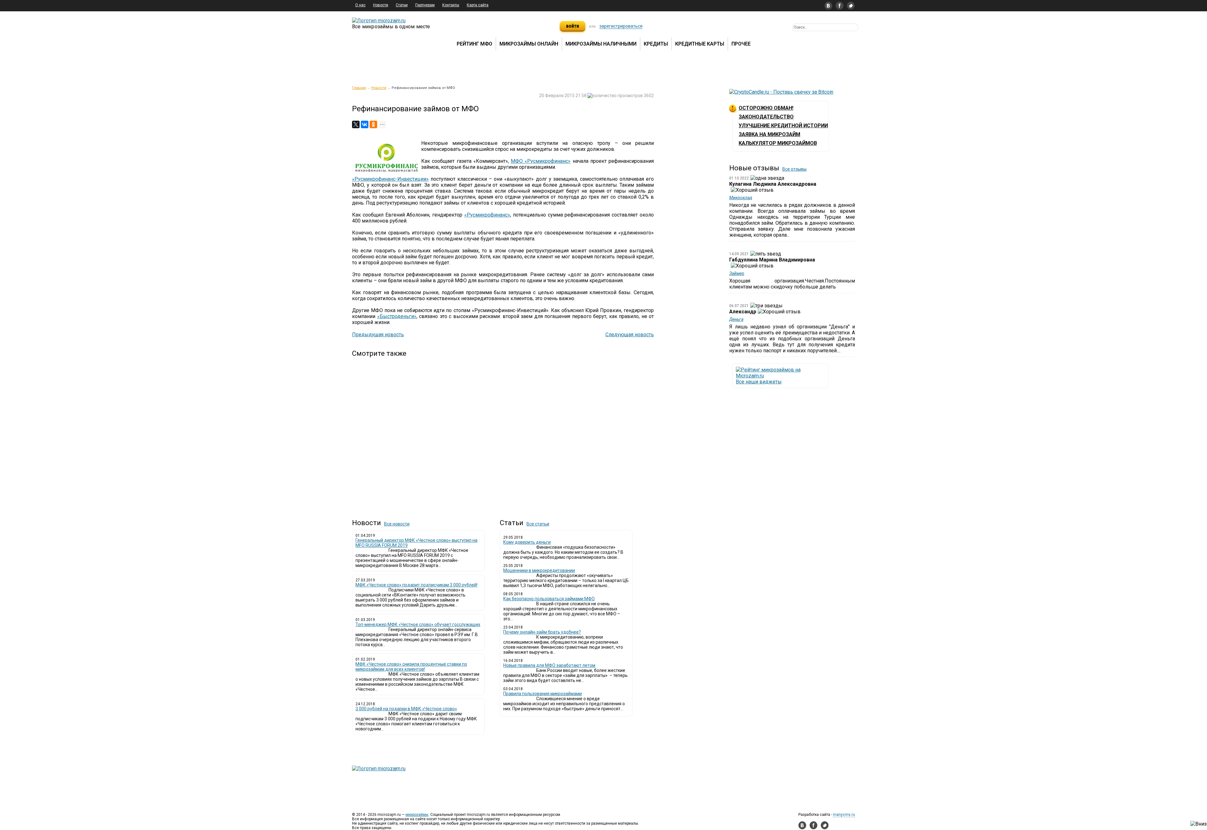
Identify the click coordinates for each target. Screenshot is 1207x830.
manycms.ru (844, 814)
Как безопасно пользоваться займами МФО (549, 598)
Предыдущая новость (378, 335)
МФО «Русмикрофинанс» (540, 161)
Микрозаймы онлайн (528, 44)
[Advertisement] (503, 432)
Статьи (402, 5)
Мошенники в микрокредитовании (539, 570)
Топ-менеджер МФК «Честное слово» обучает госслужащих (417, 624)
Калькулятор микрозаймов (778, 143)
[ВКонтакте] (364, 124)
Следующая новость (629, 335)
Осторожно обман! (766, 108)
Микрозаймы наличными (601, 44)
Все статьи (537, 523)
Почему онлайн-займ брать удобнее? (542, 632)
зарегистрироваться (620, 26)
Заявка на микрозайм (769, 134)
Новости (380, 5)
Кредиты (656, 44)
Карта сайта (477, 5)
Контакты (450, 5)
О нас (360, 5)
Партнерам (425, 5)
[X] (356, 124)
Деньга (736, 319)
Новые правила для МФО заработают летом (549, 665)
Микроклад (740, 197)
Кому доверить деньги (527, 542)
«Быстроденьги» (396, 316)
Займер (736, 273)
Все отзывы (794, 169)
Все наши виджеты (759, 382)
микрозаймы (416, 814)
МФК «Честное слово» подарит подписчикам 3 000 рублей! (416, 584)
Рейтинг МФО (474, 44)
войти (572, 26)
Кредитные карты (699, 44)
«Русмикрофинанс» (487, 215)
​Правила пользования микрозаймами (542, 693)
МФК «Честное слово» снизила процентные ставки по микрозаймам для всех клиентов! (411, 667)
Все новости (397, 523)
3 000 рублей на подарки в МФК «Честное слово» (406, 708)
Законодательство (766, 117)
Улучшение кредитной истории (783, 126)
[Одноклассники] (373, 124)
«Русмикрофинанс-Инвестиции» (390, 179)
